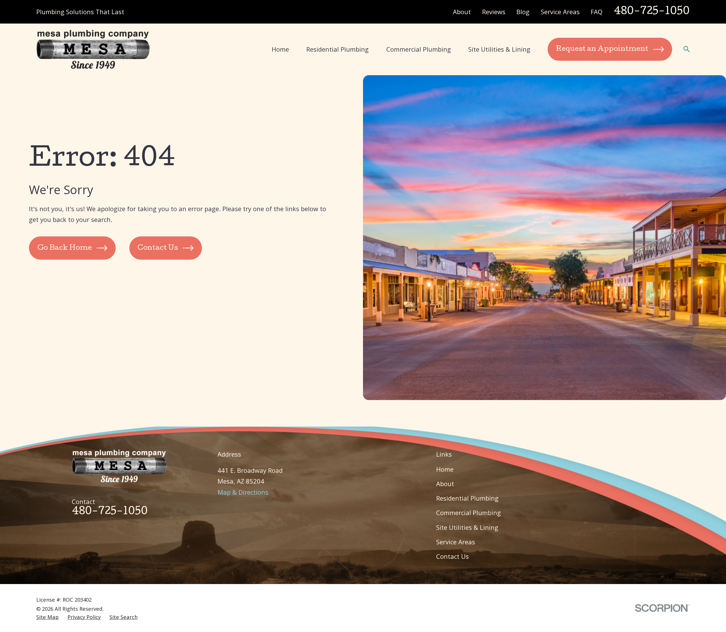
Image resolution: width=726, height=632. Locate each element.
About (462, 11)
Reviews (493, 11)
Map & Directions (243, 492)
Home (444, 469)
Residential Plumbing (467, 498)
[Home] (93, 49)
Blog (522, 11)
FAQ (596, 11)
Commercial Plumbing (468, 512)
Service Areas (560, 11)
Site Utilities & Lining (467, 527)
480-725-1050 (652, 12)
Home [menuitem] (280, 49)
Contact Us (452, 556)
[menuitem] (47, 617)
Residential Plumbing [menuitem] (337, 49)
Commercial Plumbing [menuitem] (418, 49)
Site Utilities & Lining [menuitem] (499, 49)
